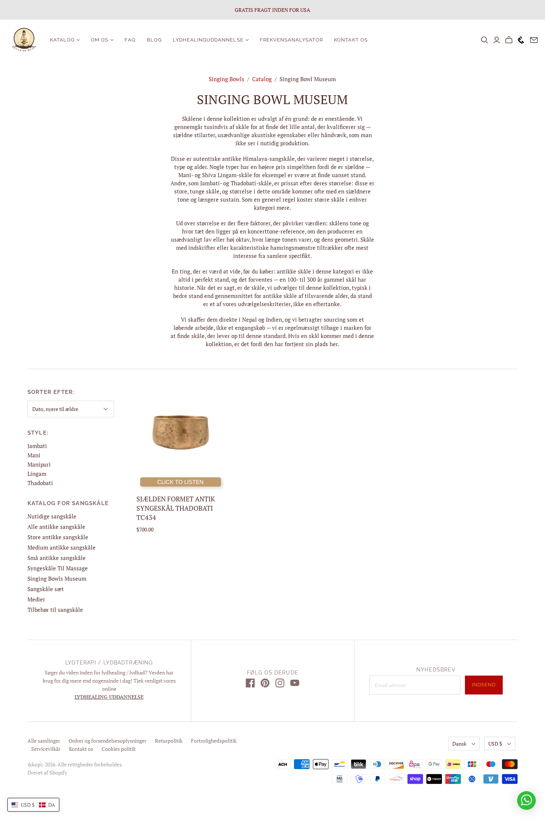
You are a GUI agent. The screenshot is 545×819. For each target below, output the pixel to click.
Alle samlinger (43, 740)
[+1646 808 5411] (519, 40)
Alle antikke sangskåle (56, 526)
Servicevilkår (45, 748)
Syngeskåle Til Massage (57, 568)
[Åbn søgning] (484, 40)
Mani (33, 455)
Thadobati (40, 483)
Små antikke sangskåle (56, 557)
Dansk (459, 743)
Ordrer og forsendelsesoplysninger (107, 740)
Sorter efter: (51, 392)
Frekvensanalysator (291, 40)
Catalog (262, 79)
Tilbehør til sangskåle (55, 609)
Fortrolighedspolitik (214, 740)
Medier (36, 599)
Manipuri (39, 464)
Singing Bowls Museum (56, 578)
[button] (33, 804)
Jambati (37, 446)
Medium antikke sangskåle (61, 547)
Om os (99, 40)
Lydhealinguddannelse (208, 40)
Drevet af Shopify (47, 772)
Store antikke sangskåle (57, 537)
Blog (154, 40)
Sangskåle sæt (45, 589)
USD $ (495, 743)
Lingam (36, 473)
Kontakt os (350, 40)
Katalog (62, 40)
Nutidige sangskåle (51, 516)
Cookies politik (119, 748)
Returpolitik (168, 740)
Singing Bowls (226, 79)
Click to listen (180, 482)
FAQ (130, 40)
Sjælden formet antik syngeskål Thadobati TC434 (175, 508)
